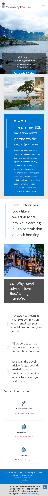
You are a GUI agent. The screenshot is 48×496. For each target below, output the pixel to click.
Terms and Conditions (23, 477)
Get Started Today (24, 73)
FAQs (23, 482)
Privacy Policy (23, 480)
